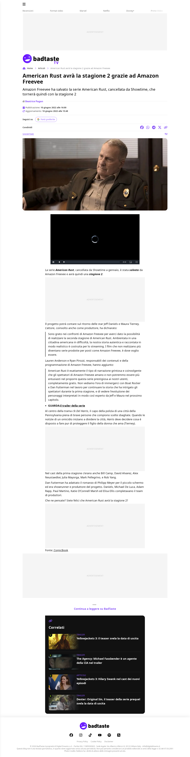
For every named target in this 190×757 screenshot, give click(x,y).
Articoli (41, 68)
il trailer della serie (72, 405)
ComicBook (60, 550)
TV (166, 134)
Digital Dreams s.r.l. (64, 746)
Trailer (81, 634)
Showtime (28, 134)
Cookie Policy (96, 741)
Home (30, 68)
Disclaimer (108, 741)
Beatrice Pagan (34, 101)
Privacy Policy (82, 741)
